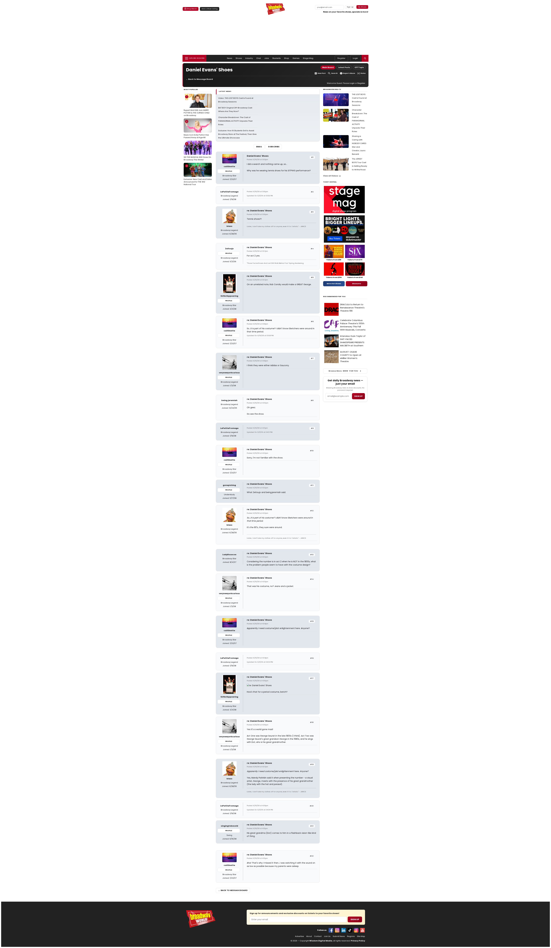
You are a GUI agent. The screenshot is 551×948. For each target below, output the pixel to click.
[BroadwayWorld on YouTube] (362, 930)
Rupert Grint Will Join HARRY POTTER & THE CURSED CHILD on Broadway (196, 106)
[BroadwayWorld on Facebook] (330, 930)
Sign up (358, 396)
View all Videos (330, 175)
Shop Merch (192, 9)
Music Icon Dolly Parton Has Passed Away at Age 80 (196, 129)
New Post (322, 73)
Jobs (266, 58)
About (309, 936)
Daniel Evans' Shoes (257, 155)
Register (341, 58)
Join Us (327, 936)
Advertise (299, 936)
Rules (363, 73)
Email (259, 146)
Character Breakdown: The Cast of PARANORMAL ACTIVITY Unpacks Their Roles (235, 121)
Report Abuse (349, 73)
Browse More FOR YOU (343, 371)
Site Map (361, 936)
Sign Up (355, 919)
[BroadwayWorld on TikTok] (349, 930)
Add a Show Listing (210, 9)
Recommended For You (334, 296)
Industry (249, 58)
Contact (318, 936)
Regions (351, 936)
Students (276, 58)
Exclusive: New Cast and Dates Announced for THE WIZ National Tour (198, 175)
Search (334, 73)
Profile (228, 171)
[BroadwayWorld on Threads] (356, 930)
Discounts (356, 283)
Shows (239, 58)
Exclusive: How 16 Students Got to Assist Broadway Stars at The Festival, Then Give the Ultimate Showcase (237, 134)
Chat (258, 58)
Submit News (339, 936)
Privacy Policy (358, 940)
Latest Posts (344, 67)
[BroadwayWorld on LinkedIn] (343, 930)
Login (355, 58)
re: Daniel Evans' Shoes (259, 210)
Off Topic (359, 67)
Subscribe (273, 146)
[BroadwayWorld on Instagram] (337, 930)
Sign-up (350, 7)
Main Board (328, 67)
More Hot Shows (334, 283)
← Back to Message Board (199, 79)
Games (296, 58)
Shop (286, 58)
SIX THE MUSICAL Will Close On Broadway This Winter (197, 151)
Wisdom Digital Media (320, 940)
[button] (365, 58)
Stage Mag (308, 58)
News (229, 58)
